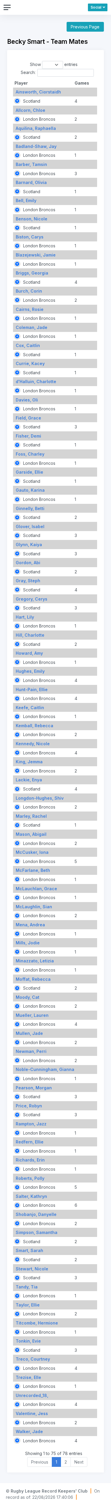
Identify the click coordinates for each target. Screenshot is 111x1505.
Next (78, 1461)
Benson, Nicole (31, 218)
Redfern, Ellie (30, 1141)
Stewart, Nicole (32, 1268)
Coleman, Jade (31, 327)
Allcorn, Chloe (30, 110)
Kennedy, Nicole (33, 743)
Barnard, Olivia (31, 182)
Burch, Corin (29, 290)
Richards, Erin (30, 1159)
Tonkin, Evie (28, 1340)
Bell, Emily (26, 200)
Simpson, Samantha (36, 1232)
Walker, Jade (29, 1431)
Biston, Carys (30, 236)
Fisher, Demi (28, 435)
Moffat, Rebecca (33, 979)
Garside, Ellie (29, 472)
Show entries (54, 64)
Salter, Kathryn (31, 1196)
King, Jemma (29, 761)
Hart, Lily (25, 617)
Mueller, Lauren (32, 1015)
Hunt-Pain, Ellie (32, 689)
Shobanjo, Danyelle (36, 1214)
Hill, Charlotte (30, 635)
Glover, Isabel (30, 526)
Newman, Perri (31, 1051)
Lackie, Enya (29, 779)
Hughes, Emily (30, 671)
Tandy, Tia (27, 1286)
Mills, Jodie (28, 942)
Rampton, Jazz (31, 1123)
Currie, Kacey (30, 363)
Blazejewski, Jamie (36, 254)
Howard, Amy (29, 653)
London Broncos (38, 119)
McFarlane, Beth (33, 870)
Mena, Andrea (30, 924)
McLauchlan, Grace (36, 888)
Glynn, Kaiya (29, 544)
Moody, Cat (27, 997)
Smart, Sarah (29, 1250)
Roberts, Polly (30, 1178)
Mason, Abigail (31, 834)
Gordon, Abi (28, 562)
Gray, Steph (28, 580)
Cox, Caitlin (28, 345)
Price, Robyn (29, 1105)
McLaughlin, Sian (34, 906)
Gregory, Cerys (31, 598)
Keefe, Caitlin (30, 707)
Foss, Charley (30, 453)
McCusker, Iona (32, 852)
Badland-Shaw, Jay (36, 146)
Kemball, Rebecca (34, 725)
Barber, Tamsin (31, 164)
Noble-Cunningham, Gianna (45, 1069)
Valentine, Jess (32, 1413)
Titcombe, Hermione (37, 1322)
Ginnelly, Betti (30, 508)
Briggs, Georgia (32, 272)
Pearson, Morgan (34, 1087)
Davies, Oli (27, 399)
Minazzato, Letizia (35, 960)
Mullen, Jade (29, 1033)
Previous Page (85, 26)
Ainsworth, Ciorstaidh (38, 91)
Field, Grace (28, 417)
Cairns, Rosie (30, 309)
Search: (28, 72)
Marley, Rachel (31, 816)
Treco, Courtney (33, 1359)
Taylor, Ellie (28, 1304)
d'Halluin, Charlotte (36, 381)
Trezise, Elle (28, 1377)
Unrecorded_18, (32, 1395)
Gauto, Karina (30, 490)
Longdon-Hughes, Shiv (40, 798)
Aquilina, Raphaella (36, 128)
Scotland (31, 101)
